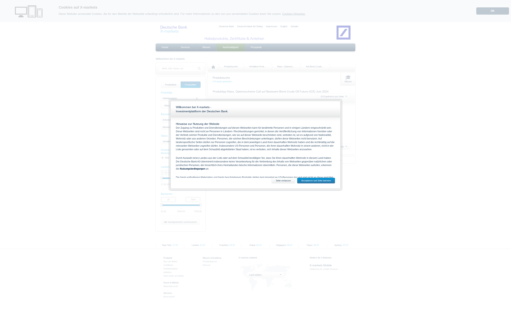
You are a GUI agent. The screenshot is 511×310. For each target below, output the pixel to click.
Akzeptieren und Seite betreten (316, 180)
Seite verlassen (283, 180)
